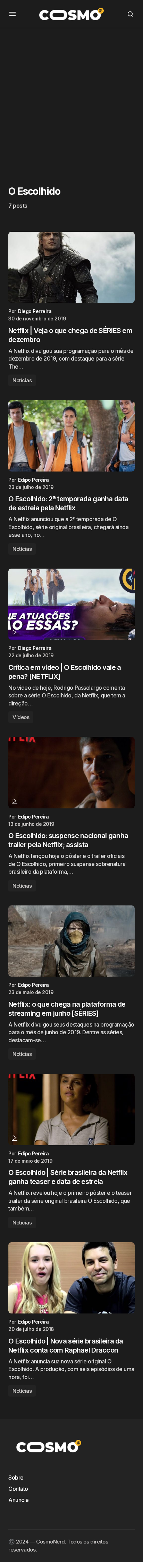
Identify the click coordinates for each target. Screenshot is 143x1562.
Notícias (22, 380)
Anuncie (18, 1499)
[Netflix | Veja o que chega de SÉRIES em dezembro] (71, 267)
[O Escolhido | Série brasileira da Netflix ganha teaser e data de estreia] (71, 1109)
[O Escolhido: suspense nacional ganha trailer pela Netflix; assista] (71, 772)
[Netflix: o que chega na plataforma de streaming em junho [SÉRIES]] (71, 941)
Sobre (16, 1477)
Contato (18, 1488)
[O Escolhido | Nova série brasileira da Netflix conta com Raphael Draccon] (71, 1278)
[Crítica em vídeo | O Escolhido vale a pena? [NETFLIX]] (71, 604)
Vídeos (20, 717)
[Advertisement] (71, 100)
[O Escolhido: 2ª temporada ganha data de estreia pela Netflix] (71, 436)
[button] (12, 14)
